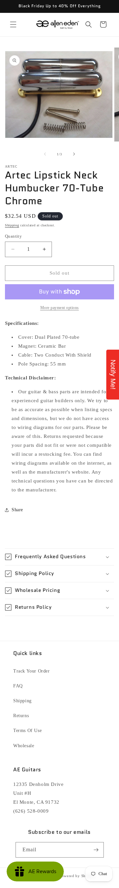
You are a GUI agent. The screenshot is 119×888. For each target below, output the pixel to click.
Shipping (12, 225)
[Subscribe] (96, 850)
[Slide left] (45, 154)
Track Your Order (31, 671)
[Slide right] (74, 154)
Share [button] (17, 509)
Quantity (13, 236)
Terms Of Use (27, 730)
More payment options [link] (59, 307)
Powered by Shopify (77, 876)
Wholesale (23, 745)
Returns (21, 715)
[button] (13, 24)
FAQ (18, 685)
